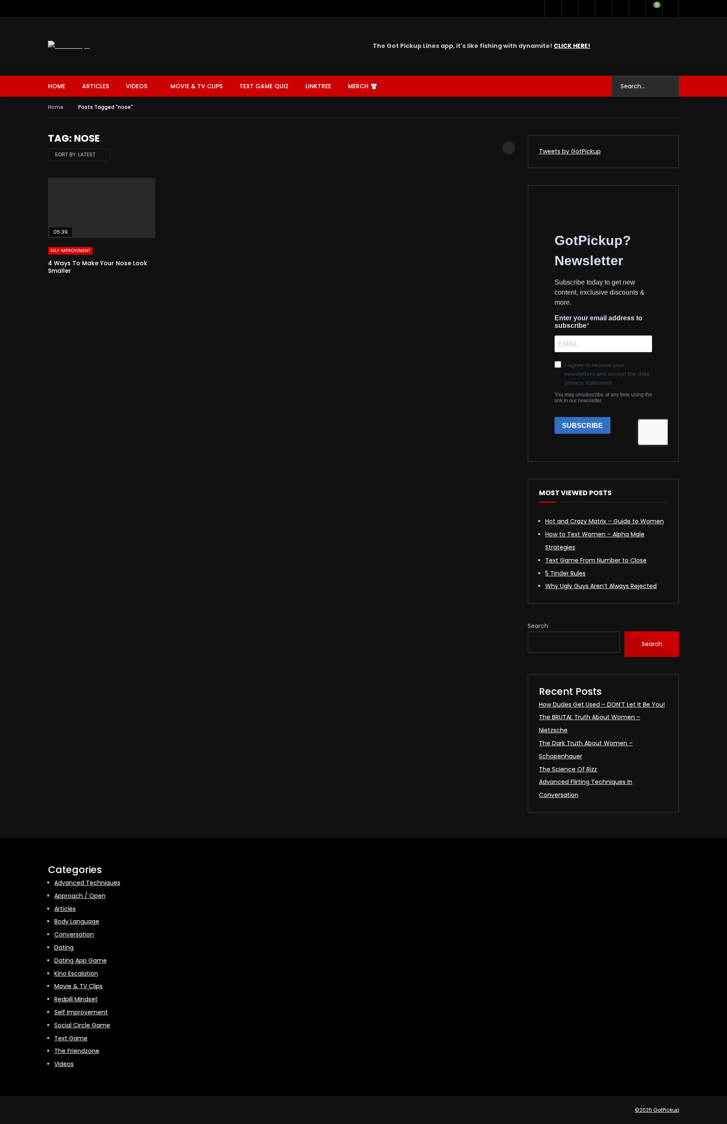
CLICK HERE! (572, 46)
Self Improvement (70, 251)
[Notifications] (637, 8)
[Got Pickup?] (69, 46)
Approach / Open (80, 896)
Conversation (74, 934)
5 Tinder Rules (565, 573)
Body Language (76, 921)
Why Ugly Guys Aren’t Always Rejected (601, 586)
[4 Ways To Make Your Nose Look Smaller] (101, 208)
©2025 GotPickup (657, 1109)
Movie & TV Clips (196, 86)
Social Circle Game (82, 1025)
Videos (136, 86)
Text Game (71, 1038)
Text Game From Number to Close (596, 560)
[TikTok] (603, 8)
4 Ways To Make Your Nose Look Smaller (97, 267)
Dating (64, 947)
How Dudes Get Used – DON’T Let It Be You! (602, 704)
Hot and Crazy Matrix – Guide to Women (604, 521)
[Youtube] (569, 8)
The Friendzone (76, 1051)
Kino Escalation (76, 973)
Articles (95, 86)
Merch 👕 (362, 86)
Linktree (318, 86)
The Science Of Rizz (568, 769)
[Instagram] (586, 8)
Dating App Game (80, 960)
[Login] (670, 8)
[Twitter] (552, 8)
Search (538, 626)
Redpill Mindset (76, 999)
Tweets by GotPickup (570, 151)
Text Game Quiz (264, 86)
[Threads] (620, 8)
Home (56, 86)
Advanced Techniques (87, 883)
